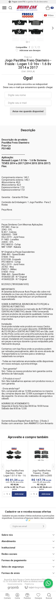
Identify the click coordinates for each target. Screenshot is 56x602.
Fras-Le (28, 57)
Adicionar (19, 494)
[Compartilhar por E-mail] (39, 47)
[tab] (27, 42)
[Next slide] (52, 28)
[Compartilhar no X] (36, 47)
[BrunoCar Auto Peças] (27, 8)
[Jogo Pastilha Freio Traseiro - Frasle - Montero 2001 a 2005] (41, 469)
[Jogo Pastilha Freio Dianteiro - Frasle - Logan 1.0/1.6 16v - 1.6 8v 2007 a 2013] (14, 469)
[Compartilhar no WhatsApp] (32, 47)
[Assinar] (43, 526)
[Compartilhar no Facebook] (29, 47)
